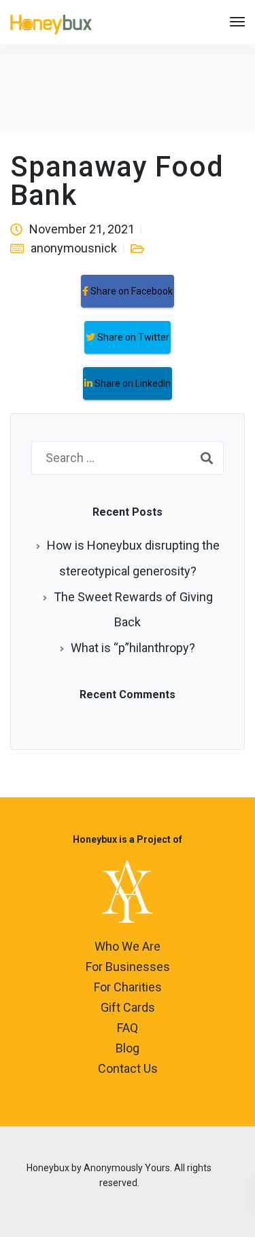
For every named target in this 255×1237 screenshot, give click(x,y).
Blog (127, 1048)
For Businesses (128, 966)
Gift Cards (128, 1007)
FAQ (127, 1028)
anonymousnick (74, 248)
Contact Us (128, 1068)
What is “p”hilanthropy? (133, 648)
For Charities (128, 987)
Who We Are (127, 946)
